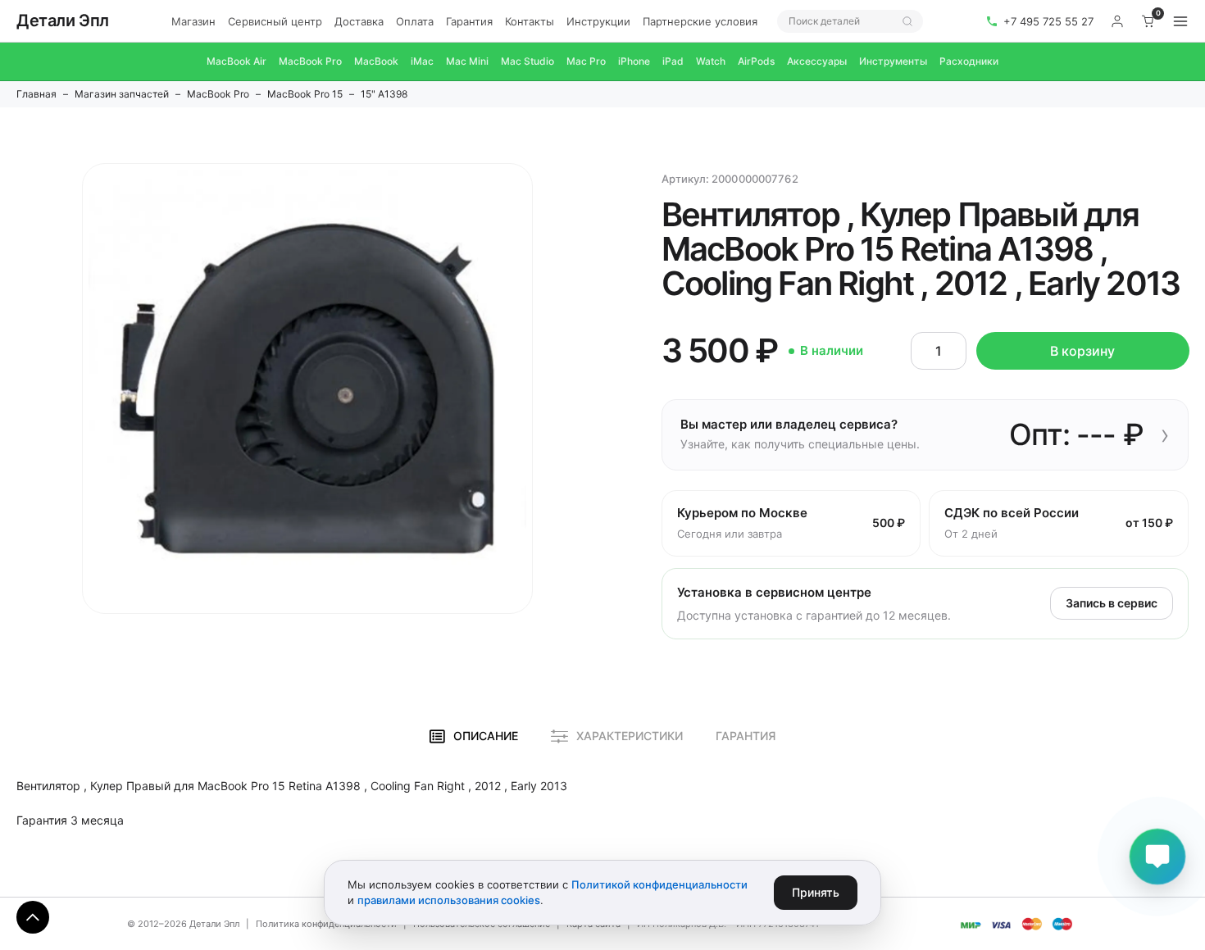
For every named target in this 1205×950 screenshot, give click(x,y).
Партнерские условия (700, 21)
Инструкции (598, 21)
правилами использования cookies (448, 900)
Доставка (359, 21)
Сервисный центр (275, 21)
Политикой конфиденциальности (659, 884)
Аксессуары (817, 61)
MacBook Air (236, 61)
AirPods (756, 61)
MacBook (376, 61)
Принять (815, 892)
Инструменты (893, 61)
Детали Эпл (62, 20)
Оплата (415, 21)
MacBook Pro (310, 61)
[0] (1148, 21)
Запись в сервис (1111, 603)
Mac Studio (527, 61)
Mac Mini (467, 61)
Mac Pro (586, 61)
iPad (673, 61)
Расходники (968, 61)
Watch (710, 61)
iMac (422, 61)
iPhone (634, 61)
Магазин (193, 21)
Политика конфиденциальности (326, 924)
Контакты (529, 21)
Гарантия (469, 21)
